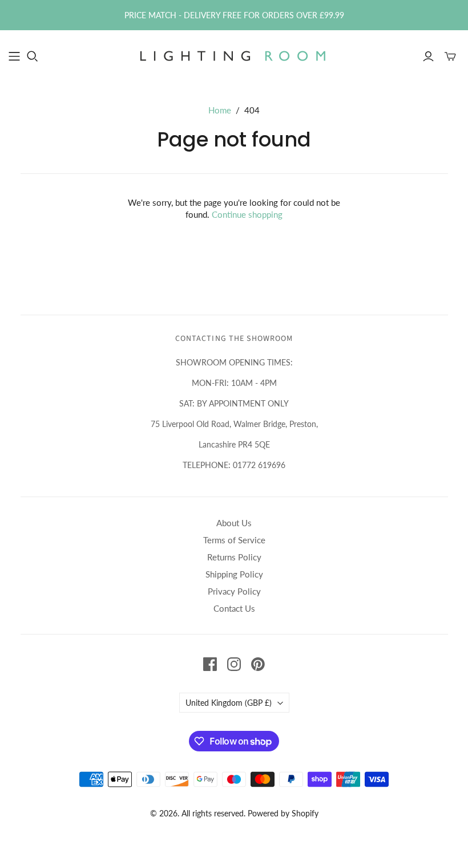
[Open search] (32, 56)
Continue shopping (247, 214)
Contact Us (234, 608)
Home (219, 110)
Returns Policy (234, 557)
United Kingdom (228, 702)
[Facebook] (210, 664)
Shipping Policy (234, 574)
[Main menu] (14, 56)
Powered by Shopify (283, 813)
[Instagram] (234, 664)
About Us (234, 523)
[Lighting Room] (234, 56)
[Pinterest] (258, 664)
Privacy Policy (234, 591)
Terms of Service (234, 540)
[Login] (428, 56)
